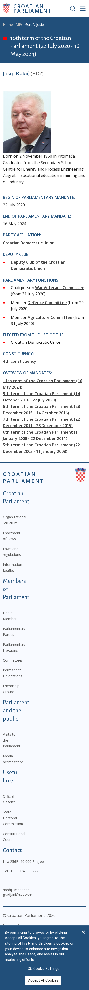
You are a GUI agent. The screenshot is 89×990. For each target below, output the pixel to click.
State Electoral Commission (13, 818)
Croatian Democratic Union (29, 243)
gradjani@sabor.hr (17, 894)
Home (8, 24)
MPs (19, 24)
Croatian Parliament (32, 8)
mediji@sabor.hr (16, 889)
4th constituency (19, 361)
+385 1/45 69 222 (24, 871)
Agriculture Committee (50, 317)
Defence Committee (47, 302)
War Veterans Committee (59, 287)
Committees (13, 660)
